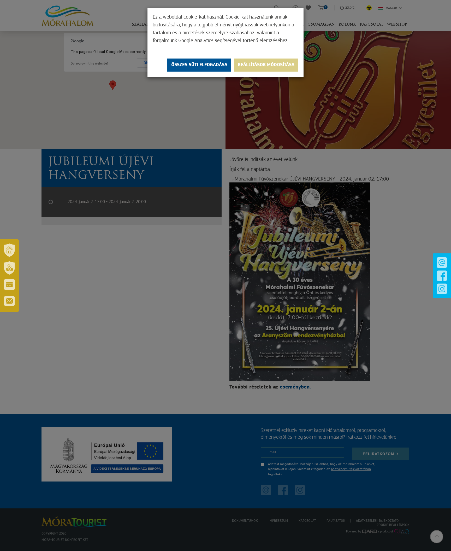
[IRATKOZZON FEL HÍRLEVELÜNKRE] (9, 301)
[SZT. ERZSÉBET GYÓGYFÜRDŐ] (9, 268)
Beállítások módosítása (266, 65)
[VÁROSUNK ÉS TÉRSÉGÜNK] (9, 250)
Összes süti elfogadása (199, 65)
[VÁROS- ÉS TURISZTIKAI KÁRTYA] (9, 284)
